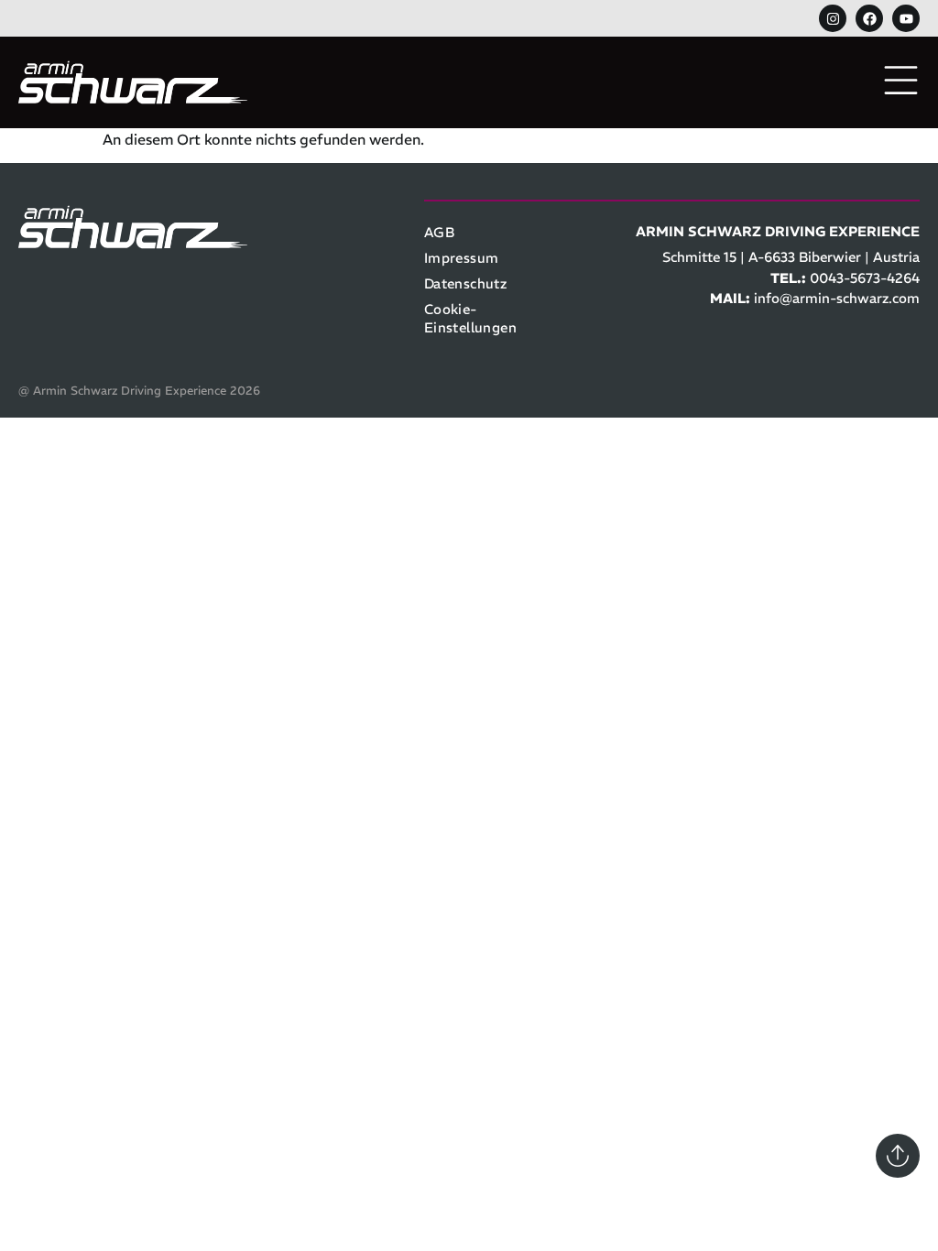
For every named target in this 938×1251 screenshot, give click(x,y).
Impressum (461, 258)
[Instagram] (832, 18)
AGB (439, 232)
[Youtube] (906, 18)
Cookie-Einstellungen (470, 318)
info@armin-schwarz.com (837, 298)
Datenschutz (465, 283)
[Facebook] (869, 18)
